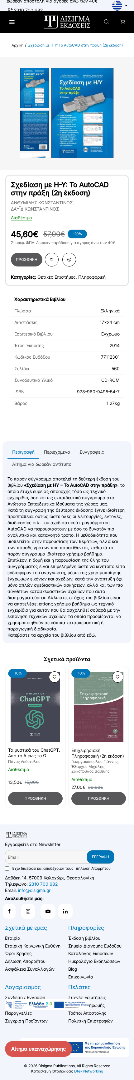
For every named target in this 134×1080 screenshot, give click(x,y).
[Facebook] (9, 911)
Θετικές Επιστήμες (56, 277)
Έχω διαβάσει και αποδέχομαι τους (61, 868)
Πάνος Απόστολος (24, 761)
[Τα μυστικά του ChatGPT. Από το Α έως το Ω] (35, 706)
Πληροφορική (92, 277)
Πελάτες (79, 987)
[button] (26, 259)
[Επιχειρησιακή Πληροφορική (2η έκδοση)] (98, 706)
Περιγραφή (23, 452)
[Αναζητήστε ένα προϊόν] (106, 22)
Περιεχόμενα (57, 452)
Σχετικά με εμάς (26, 927)
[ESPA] (47, 1004)
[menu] (11, 22)
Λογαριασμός (23, 987)
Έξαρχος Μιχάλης (87, 766)
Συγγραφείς (91, 452)
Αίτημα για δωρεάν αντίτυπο (41, 464)
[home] (17, 45)
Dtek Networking (88, 1071)
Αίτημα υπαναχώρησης (38, 1049)
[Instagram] (28, 911)
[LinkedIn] (65, 911)
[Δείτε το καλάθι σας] (122, 22)
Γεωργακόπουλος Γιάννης (94, 761)
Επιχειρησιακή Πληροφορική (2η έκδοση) (97, 753)
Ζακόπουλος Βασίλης (90, 771)
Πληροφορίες (86, 927)
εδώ (91, 635)
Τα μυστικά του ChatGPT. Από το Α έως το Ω (34, 752)
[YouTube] (48, 911)
